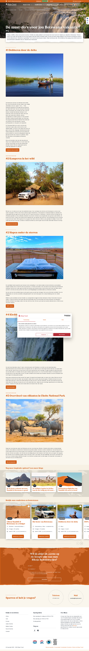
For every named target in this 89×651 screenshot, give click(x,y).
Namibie (20, 10)
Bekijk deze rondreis (18, 536)
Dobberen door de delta (12, 150)
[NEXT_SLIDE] (81, 543)
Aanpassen (43, 334)
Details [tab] (44, 319)
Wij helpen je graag (77, 1)
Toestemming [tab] (26, 319)
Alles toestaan (62, 334)
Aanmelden (44, 579)
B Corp (75, 625)
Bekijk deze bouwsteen (69, 536)
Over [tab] (63, 319)
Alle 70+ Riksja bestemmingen (14, 1)
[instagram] (38, 630)
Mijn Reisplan (78, 4)
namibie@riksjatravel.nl (75, 598)
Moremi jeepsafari (11, 462)
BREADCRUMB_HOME (11, 10)
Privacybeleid (44, 573)
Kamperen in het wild (12, 224)
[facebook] (34, 630)
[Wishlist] (70, 5)
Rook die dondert (11, 387)
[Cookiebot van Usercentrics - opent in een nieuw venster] (65, 316)
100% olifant (10, 306)
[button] (27, 4)
